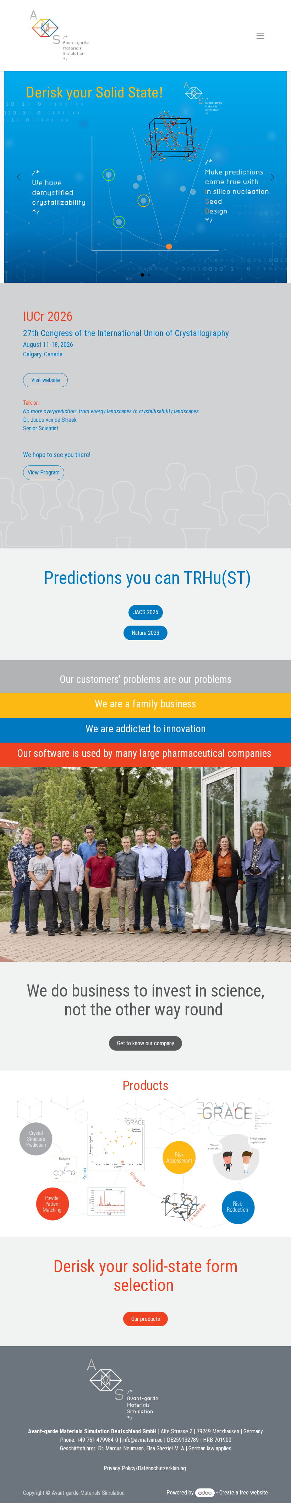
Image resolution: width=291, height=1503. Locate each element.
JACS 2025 (145, 612)
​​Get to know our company (145, 1043)
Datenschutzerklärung (162, 1468)
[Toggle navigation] (260, 36)
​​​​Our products (145, 1319)
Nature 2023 (145, 633)
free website (254, 1492)
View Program (44, 472)
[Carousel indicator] (142, 275)
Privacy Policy (120, 1468)
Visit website (45, 380)
